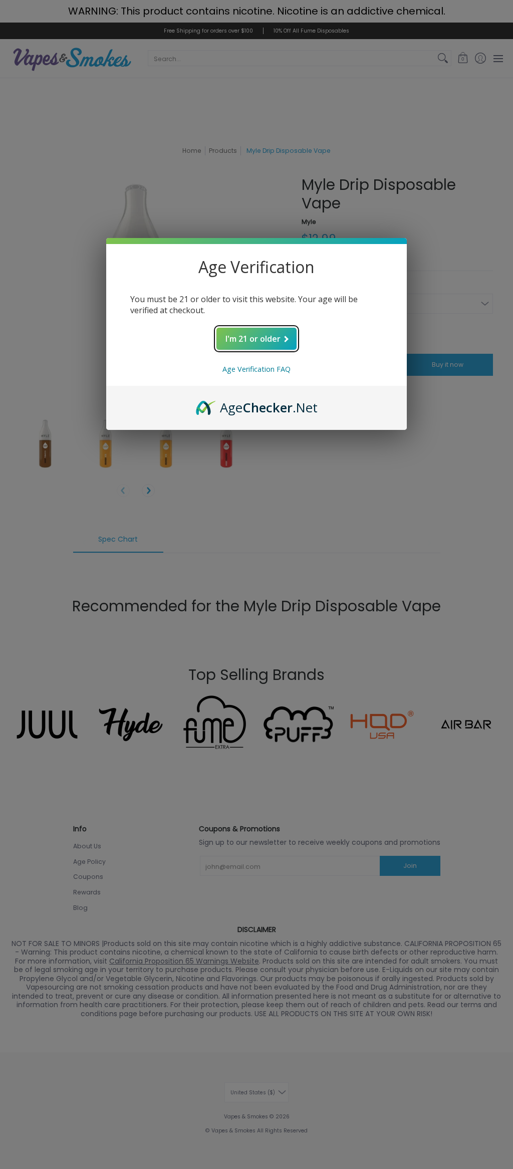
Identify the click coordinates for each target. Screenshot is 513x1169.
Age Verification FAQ (256, 369)
